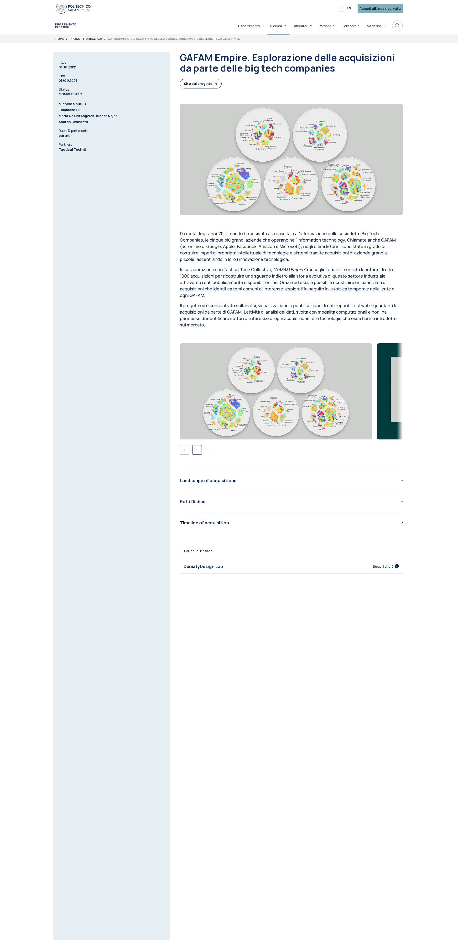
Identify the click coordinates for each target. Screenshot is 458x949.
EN (349, 8)
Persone (325, 26)
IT (341, 8)
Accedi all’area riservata (380, 8)
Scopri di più (383, 566)
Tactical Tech (70, 149)
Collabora (349, 26)
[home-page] (65, 26)
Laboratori (300, 26)
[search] (397, 26)
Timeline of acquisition (204, 523)
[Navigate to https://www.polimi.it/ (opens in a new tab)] (73, 8)
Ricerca (276, 26)
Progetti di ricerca (86, 38)
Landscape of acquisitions (208, 480)
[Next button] (197, 450)
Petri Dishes (192, 501)
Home (59, 38)
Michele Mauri (70, 104)
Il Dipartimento (248, 26)
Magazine (374, 26)
